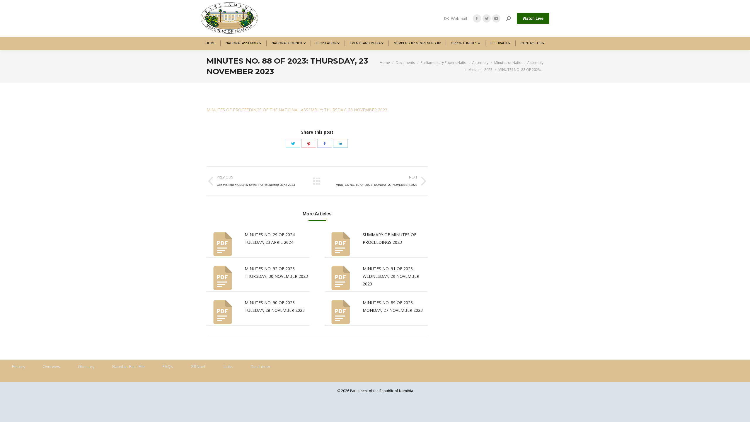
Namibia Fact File (128, 366)
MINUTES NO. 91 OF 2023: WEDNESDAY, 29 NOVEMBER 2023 (391, 276)
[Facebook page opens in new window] (477, 18)
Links (228, 366)
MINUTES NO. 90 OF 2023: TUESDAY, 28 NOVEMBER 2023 (275, 306)
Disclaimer (260, 366)
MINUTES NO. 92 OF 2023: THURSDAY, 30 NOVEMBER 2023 (276, 272)
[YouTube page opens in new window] (496, 18)
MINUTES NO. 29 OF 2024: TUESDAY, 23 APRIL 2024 (270, 238)
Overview (51, 366)
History (18, 366)
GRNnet (198, 366)
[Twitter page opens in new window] (487, 18)
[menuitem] (211, 43)
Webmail (459, 18)
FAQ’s (167, 366)
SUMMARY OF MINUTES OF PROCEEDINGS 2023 (389, 238)
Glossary (86, 366)
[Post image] (223, 244)
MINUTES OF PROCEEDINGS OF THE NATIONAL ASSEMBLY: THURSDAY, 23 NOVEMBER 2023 (297, 110)
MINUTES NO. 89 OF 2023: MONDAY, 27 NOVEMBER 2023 (393, 306)
